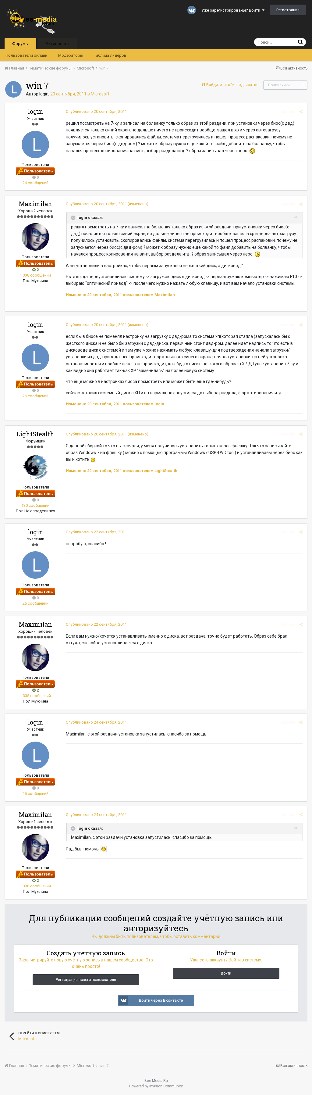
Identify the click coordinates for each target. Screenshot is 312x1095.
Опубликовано (96, 111)
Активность (57, 43)
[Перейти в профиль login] (13, 89)
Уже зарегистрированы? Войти (231, 10)
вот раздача (193, 636)
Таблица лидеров (110, 55)
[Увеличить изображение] (93, 459)
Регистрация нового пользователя (86, 980)
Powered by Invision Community (156, 1086)
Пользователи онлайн (26, 55)
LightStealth (35, 434)
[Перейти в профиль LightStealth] (35, 467)
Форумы (20, 43)
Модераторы (70, 55)
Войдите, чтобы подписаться (233, 84)
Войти (226, 973)
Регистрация (288, 10)
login (43, 93)
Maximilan (35, 204)
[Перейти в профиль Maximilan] (35, 237)
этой (203, 123)
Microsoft (100, 93)
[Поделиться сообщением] (301, 111)
